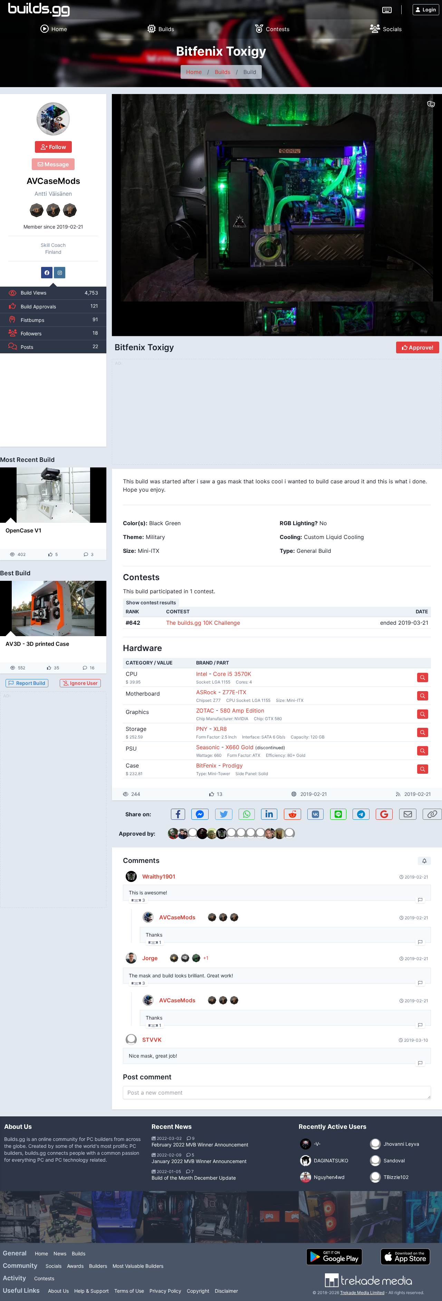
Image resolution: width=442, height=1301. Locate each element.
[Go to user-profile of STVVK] (131, 1039)
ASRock (206, 692)
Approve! (420, 347)
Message (56, 164)
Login (429, 9)
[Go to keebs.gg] (387, 9)
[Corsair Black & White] (169, 1217)
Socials (53, 1266)
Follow (57, 146)
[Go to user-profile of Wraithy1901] (131, 876)
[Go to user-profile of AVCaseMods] (53, 119)
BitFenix (206, 765)
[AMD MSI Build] (117, 1217)
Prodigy (232, 765)
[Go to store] (422, 677)
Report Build (30, 683)
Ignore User (83, 683)
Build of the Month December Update (194, 1178)
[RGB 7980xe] (376, 1217)
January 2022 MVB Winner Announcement (199, 1161)
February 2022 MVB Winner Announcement (200, 1144)
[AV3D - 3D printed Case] (53, 608)
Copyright (198, 1291)
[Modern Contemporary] (273, 1217)
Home (194, 71)
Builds (222, 71)
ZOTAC (205, 710)
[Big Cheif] (221, 1217)
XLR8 (220, 728)
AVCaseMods (53, 181)
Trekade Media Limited (362, 1292)
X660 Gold (239, 747)
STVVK (152, 1039)
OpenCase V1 (23, 530)
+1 (206, 958)
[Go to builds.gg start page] (39, 9)
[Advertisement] (53, 400)
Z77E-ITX (234, 692)
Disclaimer (226, 1291)
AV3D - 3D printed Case (37, 643)
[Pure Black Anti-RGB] (324, 1217)
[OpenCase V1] (53, 495)
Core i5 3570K (232, 673)
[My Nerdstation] (66, 1217)
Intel (201, 673)
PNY (202, 728)
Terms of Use (129, 1291)
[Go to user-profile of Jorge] (131, 958)
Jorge (149, 958)
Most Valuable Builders (138, 1266)
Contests (44, 1278)
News (60, 1253)
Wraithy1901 (158, 876)
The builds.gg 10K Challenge (203, 622)
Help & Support (91, 1291)
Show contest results (151, 602)
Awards (75, 1266)
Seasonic (208, 747)
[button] (422, 197)
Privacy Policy (165, 1291)
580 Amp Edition (242, 710)
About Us (58, 1291)
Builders (98, 1266)
